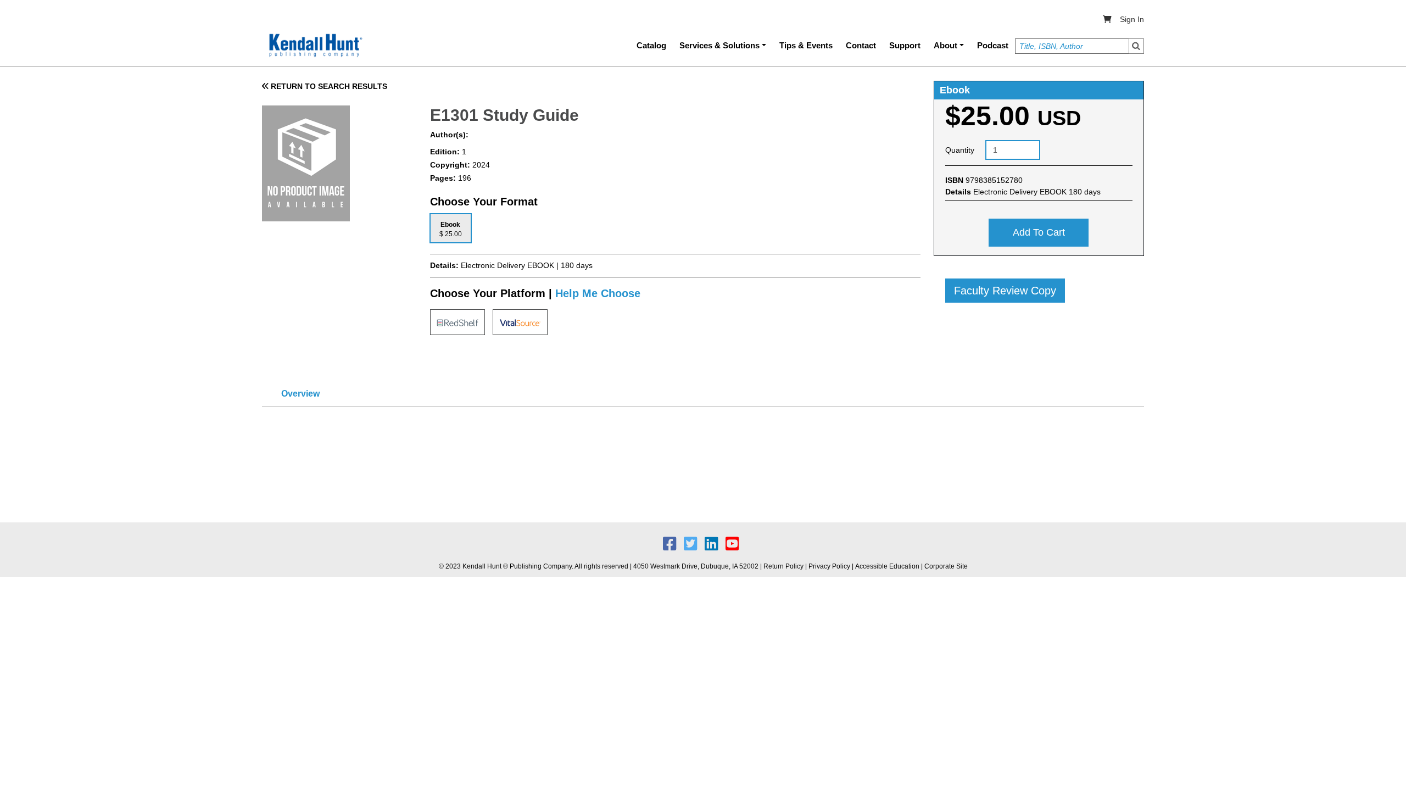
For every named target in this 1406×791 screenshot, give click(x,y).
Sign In (1132, 19)
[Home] (314, 46)
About (945, 45)
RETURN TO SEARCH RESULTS (328, 86)
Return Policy (783, 566)
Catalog (651, 45)
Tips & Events (806, 45)
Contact (861, 45)
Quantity (959, 150)
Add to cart (1039, 232)
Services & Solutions (719, 45)
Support (904, 45)
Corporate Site (946, 566)
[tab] (450, 228)
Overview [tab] (300, 393)
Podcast (992, 45)
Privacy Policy (829, 566)
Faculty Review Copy (1005, 291)
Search (1136, 46)
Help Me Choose (597, 293)
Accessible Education (887, 566)
